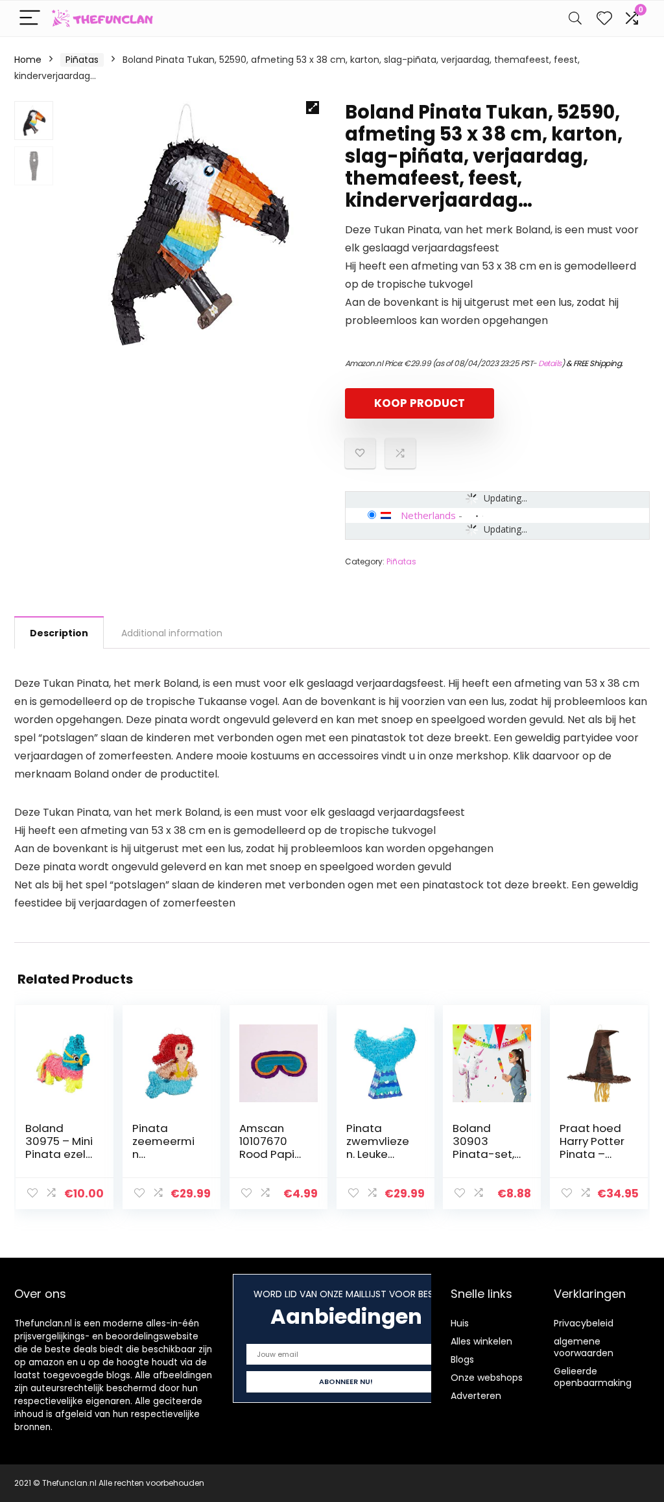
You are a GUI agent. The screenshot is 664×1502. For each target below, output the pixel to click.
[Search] (575, 18)
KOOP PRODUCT (419, 403)
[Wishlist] (604, 18)
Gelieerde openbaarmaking (593, 1377)
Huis (460, 1323)
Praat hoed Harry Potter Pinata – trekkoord (592, 1147)
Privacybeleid (583, 1323)
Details (550, 363)
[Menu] (29, 18)
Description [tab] (59, 633)
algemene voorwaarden (583, 1347)
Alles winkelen (481, 1341)
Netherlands (428, 515)
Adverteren (476, 1395)
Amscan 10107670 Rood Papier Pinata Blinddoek (272, 1154)
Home (28, 59)
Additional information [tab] (171, 633)
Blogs (462, 1359)
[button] (312, 107)
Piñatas (82, 59)
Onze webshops (487, 1377)
